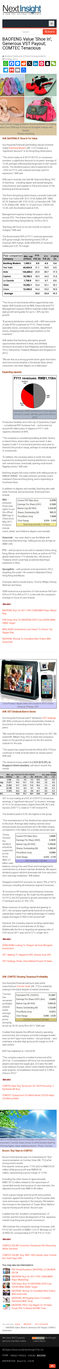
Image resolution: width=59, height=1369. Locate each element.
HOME (5, 1355)
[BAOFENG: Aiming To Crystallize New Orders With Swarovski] (6, 1292)
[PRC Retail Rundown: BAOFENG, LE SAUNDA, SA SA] (6, 1271)
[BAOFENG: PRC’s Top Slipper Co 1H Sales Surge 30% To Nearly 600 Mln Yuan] (6, 1306)
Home (17, 1324)
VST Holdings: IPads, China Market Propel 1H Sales (27, 961)
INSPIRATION (8, 1361)
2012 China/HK (41, 1324)
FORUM (31, 1355)
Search (51, 31)
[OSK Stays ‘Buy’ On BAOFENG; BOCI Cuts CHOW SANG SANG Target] (6, 1285)
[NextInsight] (22, 9)
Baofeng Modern (17, 148)
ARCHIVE (27, 1324)
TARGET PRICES (18, 1355)
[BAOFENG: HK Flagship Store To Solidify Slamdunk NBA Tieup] (6, 1299)
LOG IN (31, 1361)
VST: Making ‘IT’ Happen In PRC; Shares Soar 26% (26, 955)
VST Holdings (49, 718)
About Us (21, 1361)
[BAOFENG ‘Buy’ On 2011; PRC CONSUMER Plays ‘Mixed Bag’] (6, 1278)
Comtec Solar (23, 986)
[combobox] (32, 32)
